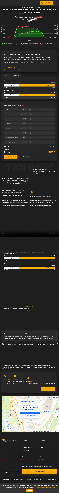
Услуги (26, 441)
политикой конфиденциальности (39, 468)
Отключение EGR (52, 479)
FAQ (42, 450)
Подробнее (11, 67)
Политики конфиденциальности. (45, 487)
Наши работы (28, 447)
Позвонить (26, 157)
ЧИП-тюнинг (5, 479)
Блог (42, 447)
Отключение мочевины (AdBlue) (35, 479)
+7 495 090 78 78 (47, 3)
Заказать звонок (48, 389)
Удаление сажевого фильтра (49, 483)
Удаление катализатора (8, 483)
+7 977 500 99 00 (9, 383)
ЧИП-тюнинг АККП (18, 479)
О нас (25, 444)
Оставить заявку (11, 157)
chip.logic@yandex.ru (20, 381)
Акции (42, 444)
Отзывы (43, 441)
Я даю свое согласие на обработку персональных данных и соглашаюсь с (39, 467)
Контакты (26, 450)
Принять (29, 490)
